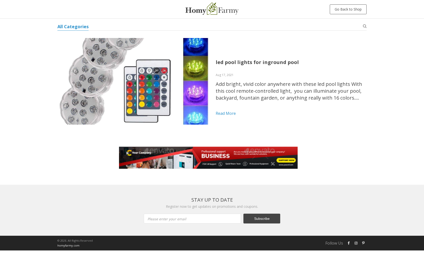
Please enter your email (166, 219)
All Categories (73, 26)
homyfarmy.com (68, 245)
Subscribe (262, 219)
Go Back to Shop (348, 9)
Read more (226, 113)
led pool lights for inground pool (257, 62)
